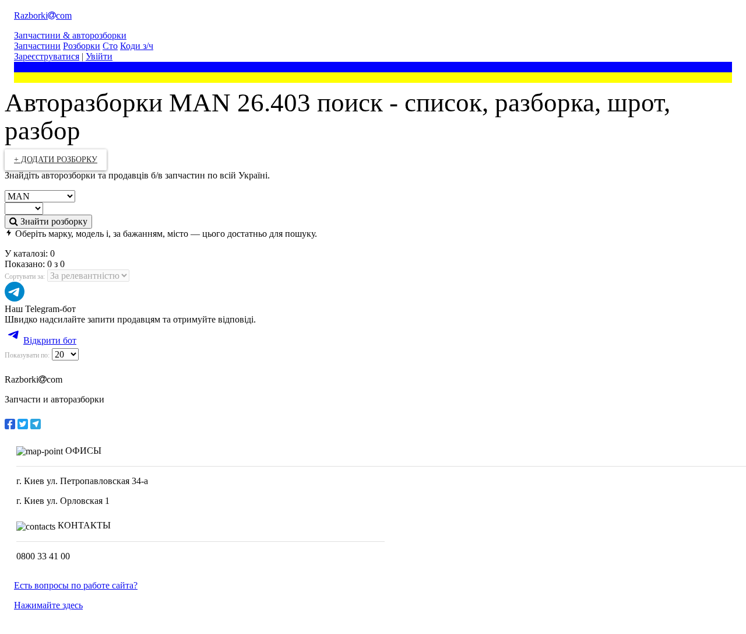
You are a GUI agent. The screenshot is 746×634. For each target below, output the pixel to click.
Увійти (99, 56)
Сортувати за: (25, 276)
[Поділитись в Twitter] (22, 424)
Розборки (81, 46)
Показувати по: (27, 355)
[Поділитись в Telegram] (35, 424)
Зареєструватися (46, 56)
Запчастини (37, 46)
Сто (110, 46)
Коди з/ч (136, 46)
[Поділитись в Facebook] (10, 424)
